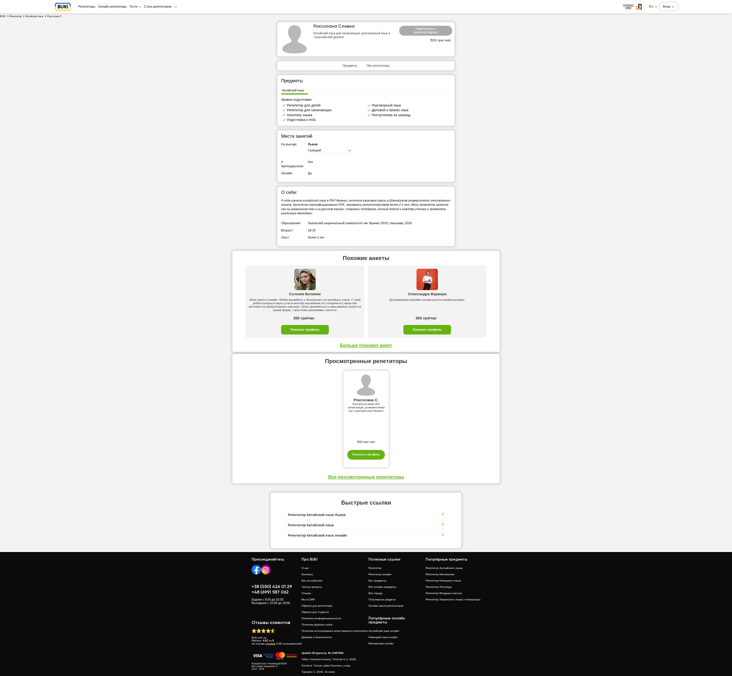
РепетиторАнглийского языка (444, 568)
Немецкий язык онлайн (382, 637)
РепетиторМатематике (440, 574)
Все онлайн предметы (382, 586)
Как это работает (312, 580)
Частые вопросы (312, 586)
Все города (375, 593)
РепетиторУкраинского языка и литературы (453, 599)
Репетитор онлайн (379, 574)
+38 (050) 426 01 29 (272, 586)
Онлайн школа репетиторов (385, 605)
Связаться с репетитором (425, 30)
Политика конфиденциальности (321, 618)
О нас (305, 568)
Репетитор (374, 568)
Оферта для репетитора (317, 605)
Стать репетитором (157, 6)
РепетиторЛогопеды (439, 586)
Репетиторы (86, 6)
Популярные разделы (382, 599)
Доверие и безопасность (317, 637)
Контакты (307, 574)
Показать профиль (305, 329)
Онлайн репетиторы (112, 6)
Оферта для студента (315, 612)
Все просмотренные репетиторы (366, 476)
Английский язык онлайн (383, 630)
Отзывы (306, 593)
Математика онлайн (381, 643)
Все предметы (377, 580)
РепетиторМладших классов (444, 593)
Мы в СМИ (308, 599)
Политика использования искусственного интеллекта (335, 630)
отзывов (270, 643)
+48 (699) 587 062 (270, 592)
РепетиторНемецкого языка (443, 580)
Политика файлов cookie (317, 624)
